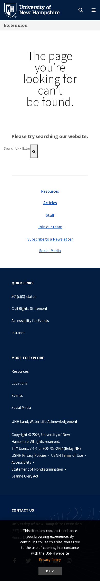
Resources (50, 191)
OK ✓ (50, 571)
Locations (19, 383)
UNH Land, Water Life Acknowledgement (44, 421)
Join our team (50, 226)
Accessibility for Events (30, 320)
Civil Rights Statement (29, 308)
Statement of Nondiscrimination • (39, 469)
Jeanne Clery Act (25, 476)
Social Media (50, 250)
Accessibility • (23, 462)
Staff (50, 215)
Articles (50, 202)
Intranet (18, 332)
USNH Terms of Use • (69, 455)
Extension (16, 25)
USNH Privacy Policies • (31, 455)
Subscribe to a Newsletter (50, 239)
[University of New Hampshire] (36, 9)
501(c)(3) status (24, 296)
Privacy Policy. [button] (50, 559)
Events (17, 395)
